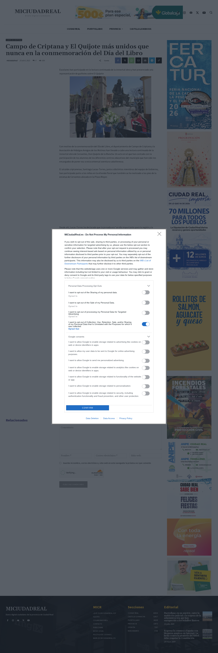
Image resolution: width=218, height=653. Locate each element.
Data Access (109, 418)
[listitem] (109, 285)
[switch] (146, 292)
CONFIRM (87, 408)
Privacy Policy (125, 418)
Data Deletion (92, 418)
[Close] (160, 235)
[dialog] (109, 326)
